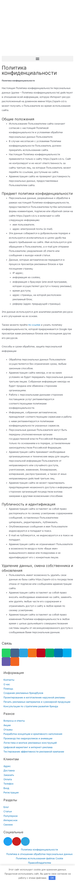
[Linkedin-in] (58, 653)
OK (52, 877)
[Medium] (49, 653)
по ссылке (34, 324)
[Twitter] (7, 841)
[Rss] (14, 661)
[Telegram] (23, 653)
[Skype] (67, 653)
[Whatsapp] (6, 653)
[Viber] (6, 661)
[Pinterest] (41, 653)
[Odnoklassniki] (32, 653)
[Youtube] (16, 841)
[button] (37, 59)
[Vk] (14, 653)
